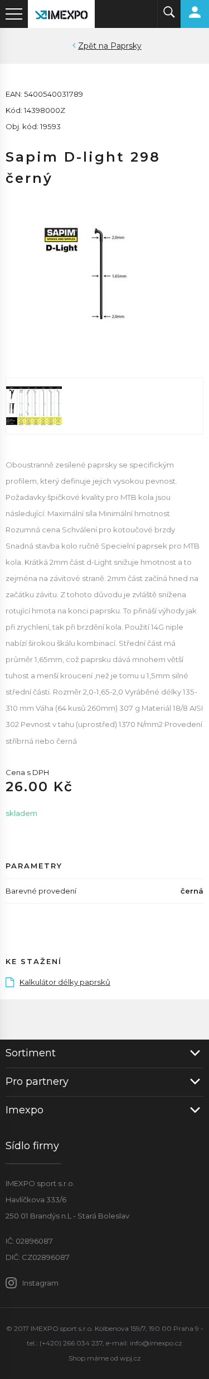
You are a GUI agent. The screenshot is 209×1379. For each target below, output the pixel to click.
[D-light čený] (104, 272)
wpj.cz (130, 1358)
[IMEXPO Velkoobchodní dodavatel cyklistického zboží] (61, 14)
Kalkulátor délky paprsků (65, 981)
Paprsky (126, 46)
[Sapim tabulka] (104, 406)
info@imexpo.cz (156, 1343)
